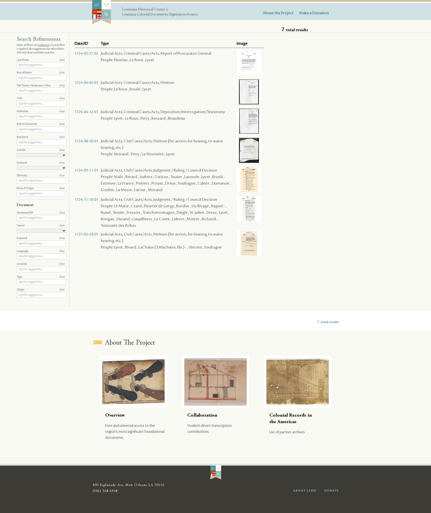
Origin (41, 289)
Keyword (41, 238)
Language (41, 251)
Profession (41, 111)
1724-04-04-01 (86, 82)
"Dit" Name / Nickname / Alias (41, 85)
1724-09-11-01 (86, 170)
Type (41, 276)
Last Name (41, 59)
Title (41, 98)
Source (41, 225)
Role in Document (41, 124)
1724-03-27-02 (86, 53)
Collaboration (202, 415)
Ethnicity (41, 175)
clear (62, 59)
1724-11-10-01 (86, 199)
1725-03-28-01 (86, 234)
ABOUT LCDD (304, 490)
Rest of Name (41, 72)
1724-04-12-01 (86, 112)
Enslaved (41, 162)
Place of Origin (41, 188)
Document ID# (41, 212)
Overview (115, 415)
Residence (41, 137)
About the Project (278, 13)
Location (41, 263)
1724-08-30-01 (86, 141)
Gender (41, 150)
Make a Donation (314, 13)
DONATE (331, 490)
